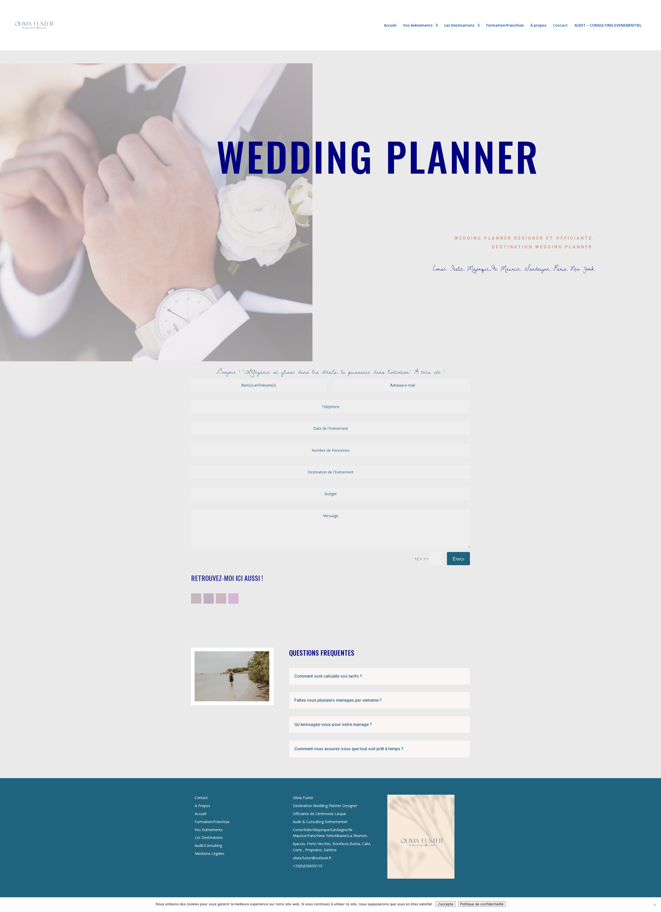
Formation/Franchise (505, 26)
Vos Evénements (209, 829)
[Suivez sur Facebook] (196, 598)
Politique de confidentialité (481, 904)
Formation (203, 821)
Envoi (458, 558)
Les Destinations (459, 26)
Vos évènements (417, 26)
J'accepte (445, 904)
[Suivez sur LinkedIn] (208, 598)
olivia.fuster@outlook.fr (312, 857)
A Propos (202, 805)
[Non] (654, 904)
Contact (560, 26)
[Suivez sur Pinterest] (221, 598)
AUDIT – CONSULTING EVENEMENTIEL (608, 26)
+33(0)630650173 (307, 865)
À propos (538, 26)
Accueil (390, 26)
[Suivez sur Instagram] (233, 598)
